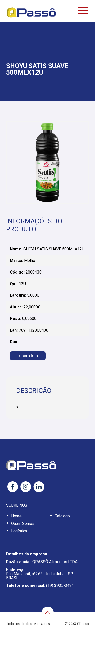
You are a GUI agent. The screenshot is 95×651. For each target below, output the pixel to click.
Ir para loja (27, 355)
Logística (19, 531)
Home (16, 515)
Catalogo (62, 515)
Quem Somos (22, 523)
